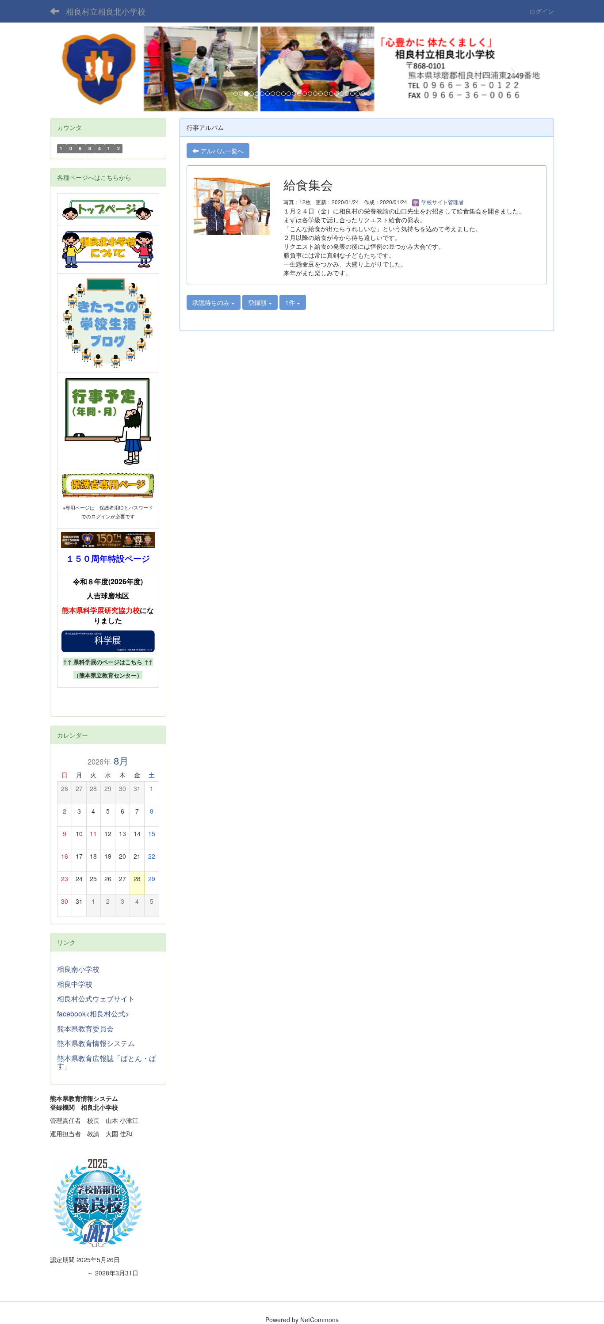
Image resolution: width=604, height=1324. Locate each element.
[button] (88, 69)
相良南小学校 (78, 969)
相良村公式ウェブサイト (96, 998)
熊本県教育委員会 (85, 1028)
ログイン (541, 11)
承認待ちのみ (211, 302)
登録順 (258, 302)
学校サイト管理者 (442, 201)
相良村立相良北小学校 (105, 11)
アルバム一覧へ (221, 150)
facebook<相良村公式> (93, 1013)
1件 (291, 302)
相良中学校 (74, 984)
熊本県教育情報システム (96, 1043)
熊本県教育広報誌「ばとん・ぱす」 (106, 1062)
